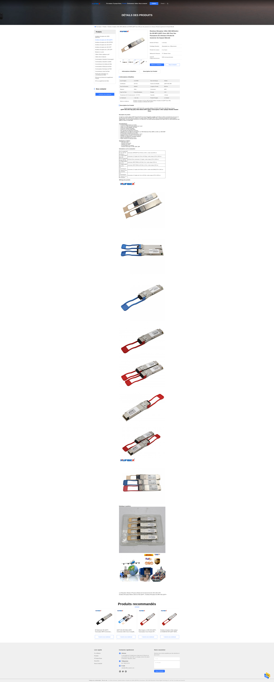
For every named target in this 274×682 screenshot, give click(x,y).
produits (96, 655)
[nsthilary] (126, 671)
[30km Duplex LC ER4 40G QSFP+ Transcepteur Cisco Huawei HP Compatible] (148, 619)
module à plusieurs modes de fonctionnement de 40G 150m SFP (144, 592)
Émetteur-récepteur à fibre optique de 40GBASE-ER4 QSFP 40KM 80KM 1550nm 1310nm (169, 631)
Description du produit (150, 71)
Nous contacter (143, 3)
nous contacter (159, 671)
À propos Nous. (117, 3)
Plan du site (104, 680)
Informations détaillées (129, 71)
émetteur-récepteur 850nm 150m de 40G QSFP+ (131, 594)
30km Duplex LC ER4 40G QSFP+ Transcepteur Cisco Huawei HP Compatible (147, 631)
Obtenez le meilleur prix (157, 64)
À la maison (109, 3)
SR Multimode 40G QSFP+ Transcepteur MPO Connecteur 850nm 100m (103, 631)
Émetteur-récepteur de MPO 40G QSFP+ (156, 594)
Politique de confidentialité (95, 680)
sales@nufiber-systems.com (128, 667)
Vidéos (136, 3)
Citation (154, 3)
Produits (124, 3)
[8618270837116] (123, 671)
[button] (96, 622)
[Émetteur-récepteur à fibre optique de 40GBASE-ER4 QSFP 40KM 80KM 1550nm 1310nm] (169, 619)
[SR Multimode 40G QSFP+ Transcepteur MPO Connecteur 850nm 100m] (104, 619)
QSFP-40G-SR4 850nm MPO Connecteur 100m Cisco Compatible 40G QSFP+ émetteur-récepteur (126, 631)
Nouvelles (96, 661)
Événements (130, 3)
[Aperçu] (96, 3)
